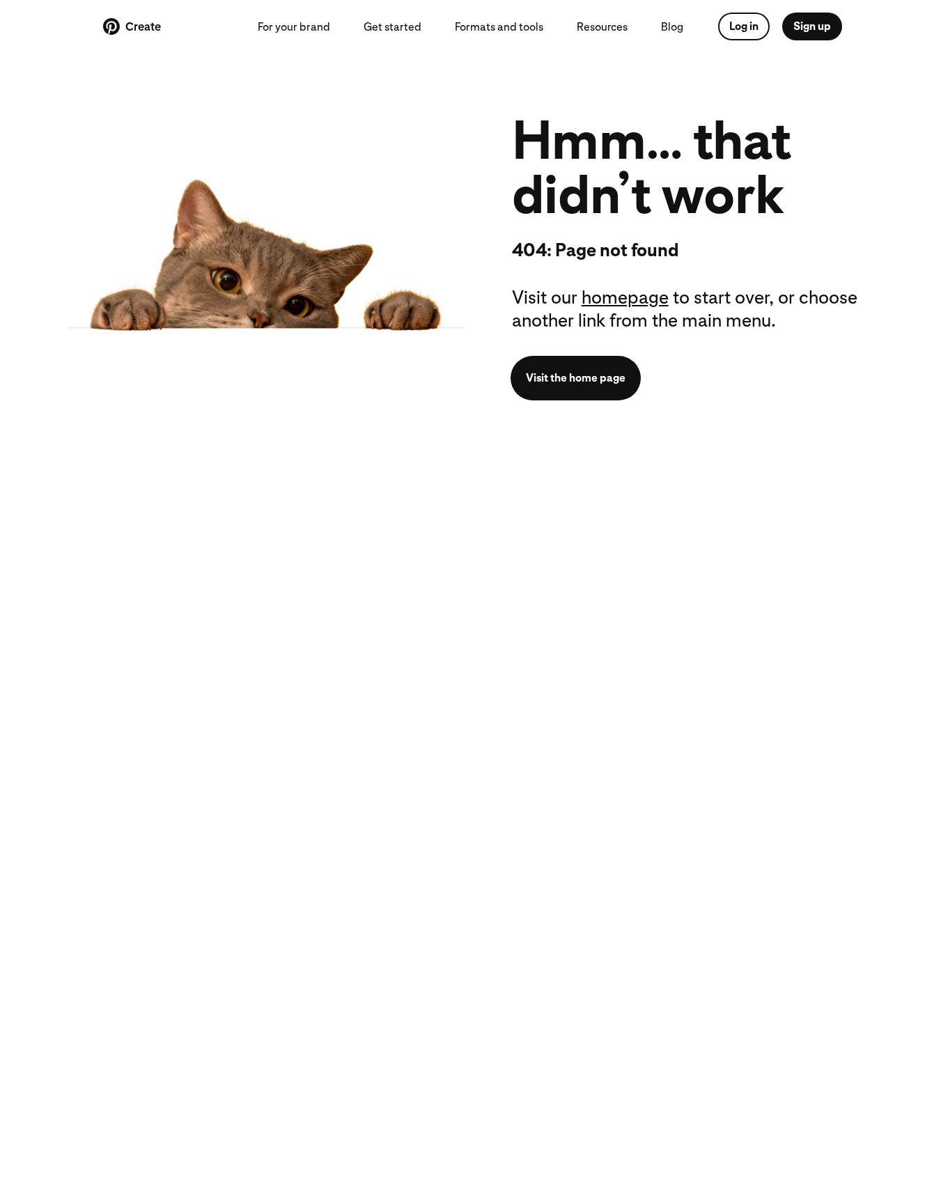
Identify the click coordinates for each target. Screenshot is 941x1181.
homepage (625, 297)
